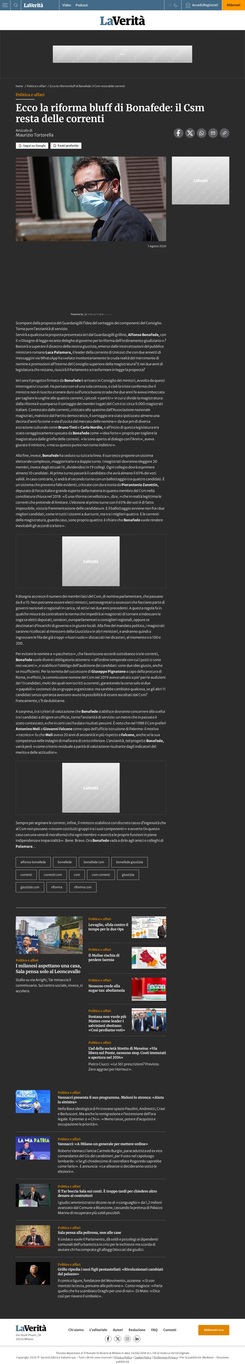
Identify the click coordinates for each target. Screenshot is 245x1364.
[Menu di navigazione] (5, 5)
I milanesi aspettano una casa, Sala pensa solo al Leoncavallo (48, 968)
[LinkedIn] (137, 1338)
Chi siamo (76, 1330)
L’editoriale (98, 1330)
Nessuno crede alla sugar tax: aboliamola (106, 988)
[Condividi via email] (213, 133)
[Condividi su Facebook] (178, 133)
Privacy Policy (123, 1357)
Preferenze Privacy (166, 1357)
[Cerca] (16, 5)
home (19, 86)
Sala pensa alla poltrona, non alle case (89, 1232)
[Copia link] (224, 133)
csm (77, 875)
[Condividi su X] (190, 133)
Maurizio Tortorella (34, 134)
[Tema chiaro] (169, 5)
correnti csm (53, 875)
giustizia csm (29, 887)
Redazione (137, 1330)
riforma (56, 887)
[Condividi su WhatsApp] (201, 133)
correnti (26, 875)
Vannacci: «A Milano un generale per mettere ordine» (103, 1144)
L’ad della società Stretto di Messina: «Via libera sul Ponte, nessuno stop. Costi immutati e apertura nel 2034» (127, 1053)
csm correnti (101, 875)
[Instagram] (127, 1338)
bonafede (65, 862)
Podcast (82, 5)
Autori (118, 1330)
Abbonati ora (214, 1330)
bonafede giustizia (129, 862)
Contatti (169, 1330)
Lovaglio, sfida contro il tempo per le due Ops (108, 927)
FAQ (154, 1330)
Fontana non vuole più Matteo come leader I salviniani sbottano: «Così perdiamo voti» (107, 1023)
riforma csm (83, 887)
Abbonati (233, 5)
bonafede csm (94, 862)
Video (66, 5)
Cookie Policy (142, 1357)
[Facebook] (108, 1338)
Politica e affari (37, 86)
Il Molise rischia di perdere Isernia (103, 957)
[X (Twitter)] (117, 1338)
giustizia (128, 875)
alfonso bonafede (33, 862)
